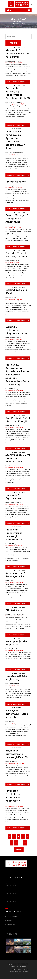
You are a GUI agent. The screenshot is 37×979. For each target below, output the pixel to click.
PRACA (19, 974)
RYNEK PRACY (11, 925)
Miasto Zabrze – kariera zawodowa (15, 899)
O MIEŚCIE (10, 921)
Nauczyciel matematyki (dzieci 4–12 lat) (17, 714)
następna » (18, 849)
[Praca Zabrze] (18, 4)
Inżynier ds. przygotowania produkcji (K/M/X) (16, 754)
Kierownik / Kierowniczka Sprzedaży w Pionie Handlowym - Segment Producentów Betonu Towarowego (18, 374)
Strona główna (16, 23)
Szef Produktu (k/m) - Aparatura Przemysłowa (17, 458)
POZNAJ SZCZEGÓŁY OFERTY (16, 82)
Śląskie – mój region (10, 883)
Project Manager (15, 181)
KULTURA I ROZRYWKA (13, 916)
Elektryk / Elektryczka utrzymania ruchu (16, 330)
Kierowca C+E (13, 609)
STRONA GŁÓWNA (16, 969)
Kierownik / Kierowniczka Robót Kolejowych (17, 53)
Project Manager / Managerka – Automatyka (16, 218)
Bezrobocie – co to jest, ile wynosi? (14, 891)
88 (25, 843)
